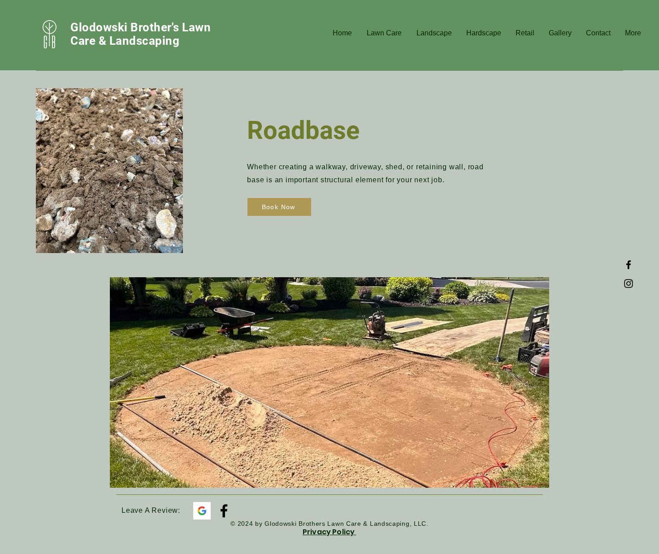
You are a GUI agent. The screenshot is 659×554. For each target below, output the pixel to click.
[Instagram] (628, 283)
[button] (383, 33)
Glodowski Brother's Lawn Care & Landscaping (140, 34)
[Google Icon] (202, 511)
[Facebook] (628, 265)
